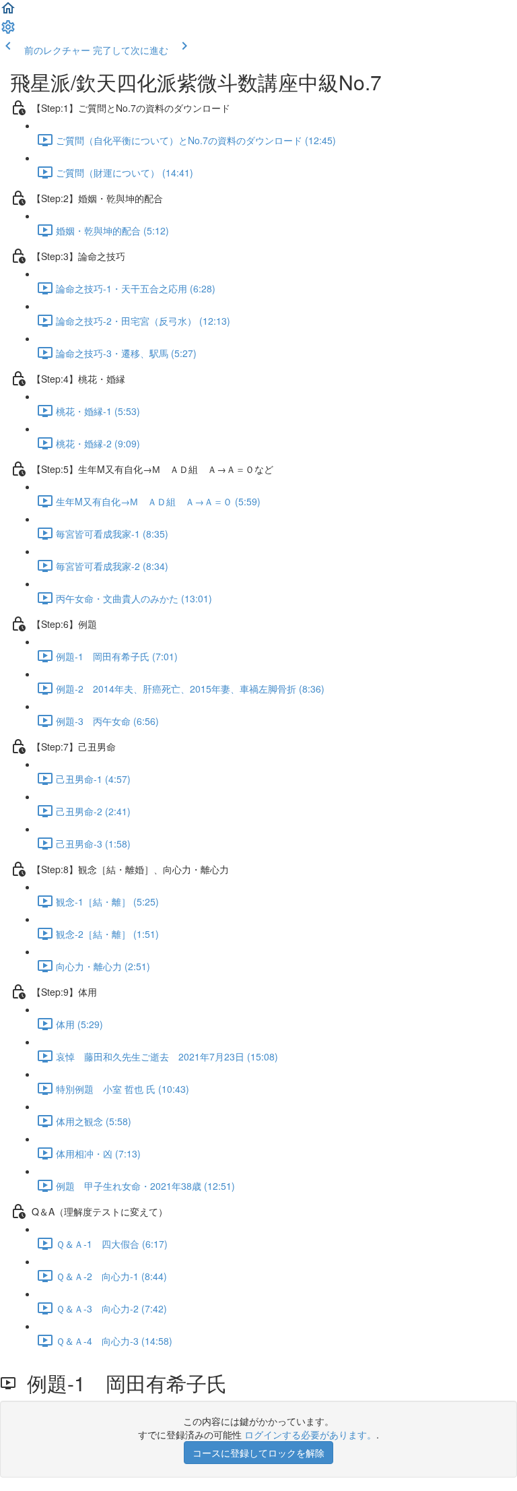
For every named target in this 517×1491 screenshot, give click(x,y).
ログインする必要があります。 (310, 1434)
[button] (8, 12)
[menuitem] (8, 31)
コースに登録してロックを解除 (258, 1452)
